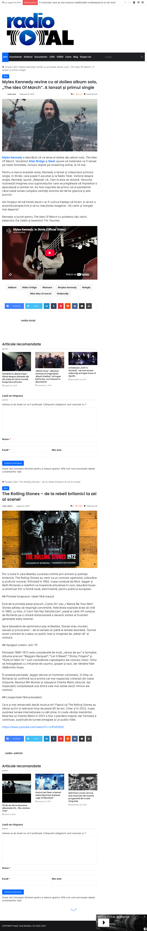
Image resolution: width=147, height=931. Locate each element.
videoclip (63, 293)
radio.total (11, 94)
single (87, 287)
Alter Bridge (37, 161)
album (13, 287)
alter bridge (30, 287)
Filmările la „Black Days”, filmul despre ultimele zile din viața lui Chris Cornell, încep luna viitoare (15, 377)
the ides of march (41, 293)
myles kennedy (68, 287)
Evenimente (15, 56)
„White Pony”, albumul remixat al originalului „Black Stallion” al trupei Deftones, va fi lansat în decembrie (48, 376)
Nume (6, 439)
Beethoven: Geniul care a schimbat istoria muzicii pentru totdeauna (75, 2)
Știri (5, 56)
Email (6, 449)
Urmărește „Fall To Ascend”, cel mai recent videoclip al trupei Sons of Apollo (82, 371)
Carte (68, 56)
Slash (51, 161)
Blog (75, 56)
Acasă (8, 66)
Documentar (40, 56)
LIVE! (52, 56)
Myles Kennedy (12, 157)
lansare (48, 287)
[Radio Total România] (40, 29)
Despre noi (85, 56)
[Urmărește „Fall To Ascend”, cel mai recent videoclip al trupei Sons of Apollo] (82, 358)
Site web (56, 449)
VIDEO (60, 56)
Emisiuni (28, 56)
